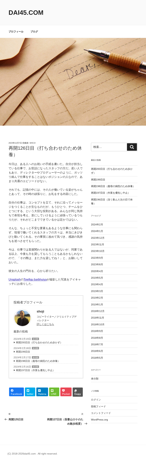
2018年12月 (98, 311)
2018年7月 (97, 344)
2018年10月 (98, 324)
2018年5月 (97, 357)
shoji (32, 143)
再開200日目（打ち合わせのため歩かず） (39, 342)
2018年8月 (97, 337)
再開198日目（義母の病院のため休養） (38, 361)
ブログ (34, 31)
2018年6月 (97, 351)
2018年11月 (97, 317)
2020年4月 (97, 271)
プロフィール (16, 31)
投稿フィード (98, 406)
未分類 (35, 339)
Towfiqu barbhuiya (35, 279)
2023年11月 (97, 244)
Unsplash (15, 279)
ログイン (96, 399)
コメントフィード (101, 413)
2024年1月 (97, 231)
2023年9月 (97, 257)
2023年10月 (98, 251)
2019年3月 (97, 291)
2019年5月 (97, 277)
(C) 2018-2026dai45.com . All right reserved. (32, 453)
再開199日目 (23, 351)
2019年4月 (97, 284)
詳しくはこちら (45, 324)
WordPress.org (99, 419)
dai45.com (26, 12)
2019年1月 (97, 304)
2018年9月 (97, 331)
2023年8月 (97, 264)
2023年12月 (98, 237)
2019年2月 (97, 297)
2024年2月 (97, 224)
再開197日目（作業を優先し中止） (35, 370)
